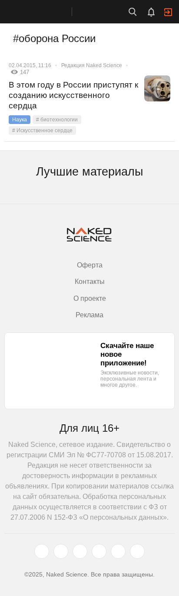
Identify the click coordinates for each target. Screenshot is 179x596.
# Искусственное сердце (42, 130)
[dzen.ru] (99, 551)
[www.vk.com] (60, 551)
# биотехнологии (57, 120)
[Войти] (168, 12)
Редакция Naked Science (91, 65)
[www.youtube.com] (80, 551)
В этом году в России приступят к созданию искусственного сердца (73, 95)
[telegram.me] (118, 551)
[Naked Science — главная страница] (44, 11)
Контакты (90, 281)
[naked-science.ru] (137, 551)
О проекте (89, 298)
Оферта (90, 265)
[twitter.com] (41, 551)
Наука (19, 120)
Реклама (89, 315)
